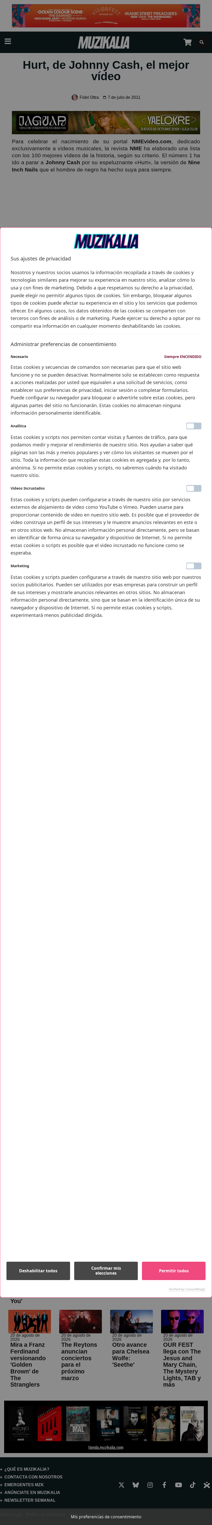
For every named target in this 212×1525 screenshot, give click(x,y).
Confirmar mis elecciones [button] (106, 1270)
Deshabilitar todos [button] (38, 1271)
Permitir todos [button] (174, 1271)
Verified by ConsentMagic (187, 1289)
